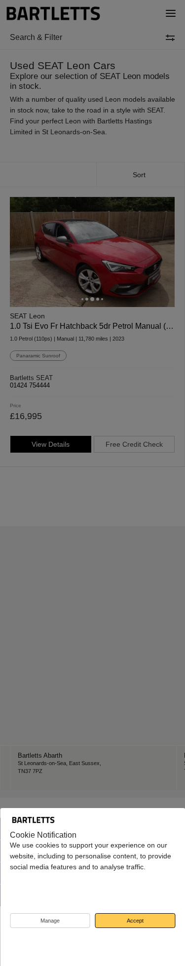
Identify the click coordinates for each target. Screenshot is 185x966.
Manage (50, 921)
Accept (135, 921)
